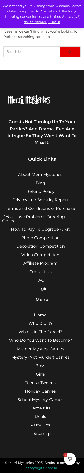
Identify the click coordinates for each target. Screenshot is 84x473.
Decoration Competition (40, 246)
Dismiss (54, 22)
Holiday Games (40, 391)
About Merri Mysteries (40, 174)
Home (40, 315)
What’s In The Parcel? (40, 331)
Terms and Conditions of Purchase (40, 208)
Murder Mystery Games (40, 348)
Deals (40, 416)
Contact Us (40, 271)
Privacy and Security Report (40, 199)
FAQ (40, 280)
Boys (40, 365)
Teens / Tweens (40, 382)
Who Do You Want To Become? (40, 340)
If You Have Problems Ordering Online (33, 218)
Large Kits (40, 408)
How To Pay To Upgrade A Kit (40, 229)
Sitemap (42, 433)
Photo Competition (40, 237)
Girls (40, 374)
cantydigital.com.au (42, 468)
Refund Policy (40, 191)
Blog (40, 183)
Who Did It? (40, 323)
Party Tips (40, 425)
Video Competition (40, 254)
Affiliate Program (40, 263)
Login (42, 288)
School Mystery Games (40, 399)
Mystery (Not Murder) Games (40, 357)
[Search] (70, 51)
